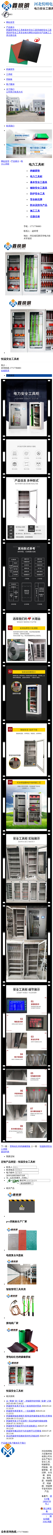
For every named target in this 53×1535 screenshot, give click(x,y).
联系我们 (10, 126)
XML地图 (47, 1522)
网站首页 (10, 22)
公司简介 (10, 92)
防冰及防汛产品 (38, 33)
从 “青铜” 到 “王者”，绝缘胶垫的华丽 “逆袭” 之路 (28, 1401)
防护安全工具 (14, 33)
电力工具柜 (19, 30)
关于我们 (10, 89)
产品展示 (10, 27)
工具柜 (9, 74)
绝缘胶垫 (10, 30)
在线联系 (5, 371)
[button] (13, 1181)
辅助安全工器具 (38, 188)
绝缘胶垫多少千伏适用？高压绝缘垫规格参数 (26, 1421)
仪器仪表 (12, 35)
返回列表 (5, 1152)
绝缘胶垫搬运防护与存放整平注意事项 (23, 1431)
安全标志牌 (26, 33)
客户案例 (10, 84)
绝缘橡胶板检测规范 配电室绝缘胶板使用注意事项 (29, 1416)
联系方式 (18, 92)
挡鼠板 (9, 79)
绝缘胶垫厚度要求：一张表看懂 (20, 1411)
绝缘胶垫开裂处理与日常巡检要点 (21, 1426)
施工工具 (35, 210)
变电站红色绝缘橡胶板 (20, 1146)
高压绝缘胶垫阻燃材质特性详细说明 (22, 1436)
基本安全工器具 (32, 30)
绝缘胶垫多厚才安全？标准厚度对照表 (23, 1406)
